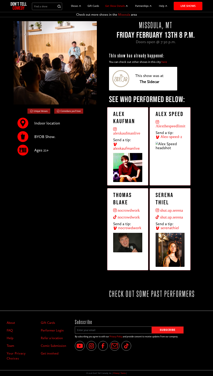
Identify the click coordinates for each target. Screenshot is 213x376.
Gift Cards (93, 6)
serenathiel (169, 227)
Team (10, 346)
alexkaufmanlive (126, 148)
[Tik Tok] (126, 346)
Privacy (116, 373)
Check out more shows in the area (106, 14)
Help (161, 6)
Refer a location (52, 338)
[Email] (114, 346)
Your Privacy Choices (16, 355)
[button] (76, 6)
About (11, 323)
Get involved (50, 353)
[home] (19, 6)
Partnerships (142, 6)
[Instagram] (91, 346)
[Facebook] (103, 346)
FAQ (10, 330)
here (164, 62)
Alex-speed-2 (171, 136)
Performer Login (52, 330)
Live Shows (188, 6)
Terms (123, 373)
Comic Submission (53, 346)
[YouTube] (80, 346)
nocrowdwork (129, 227)
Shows (74, 6)
